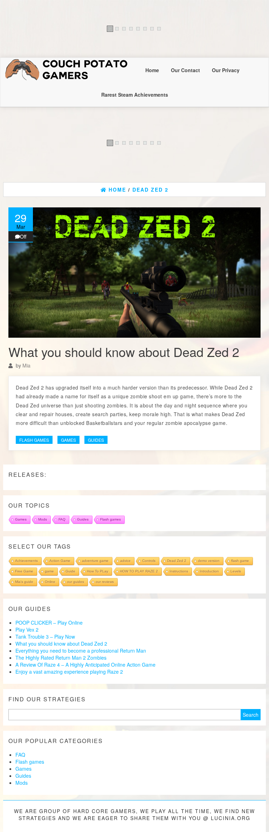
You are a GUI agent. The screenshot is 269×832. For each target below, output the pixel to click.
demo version (209, 561)
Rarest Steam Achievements (134, 94)
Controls (149, 561)
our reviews (105, 582)
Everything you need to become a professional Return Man (80, 650)
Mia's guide (24, 582)
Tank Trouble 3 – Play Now (45, 636)
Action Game (59, 561)
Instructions (179, 571)
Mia (26, 365)
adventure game (95, 561)
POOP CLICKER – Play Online (49, 622)
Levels (235, 571)
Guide (70, 571)
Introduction (209, 571)
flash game (240, 561)
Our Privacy (226, 70)
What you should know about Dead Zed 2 (123, 351)
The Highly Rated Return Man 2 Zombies (60, 657)
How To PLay (97, 571)
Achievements (26, 561)
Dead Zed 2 (176, 561)
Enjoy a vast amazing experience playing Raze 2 (69, 671)
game (49, 571)
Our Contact (185, 70)
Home (152, 70)
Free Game (24, 571)
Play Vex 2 (27, 629)
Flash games (34, 440)
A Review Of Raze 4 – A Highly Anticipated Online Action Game (85, 664)
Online (50, 582)
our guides (75, 582)
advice (125, 561)
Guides (96, 440)
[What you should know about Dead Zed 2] (134, 272)
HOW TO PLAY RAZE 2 (139, 571)
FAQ (61, 519)
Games (68, 440)
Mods (42, 519)
